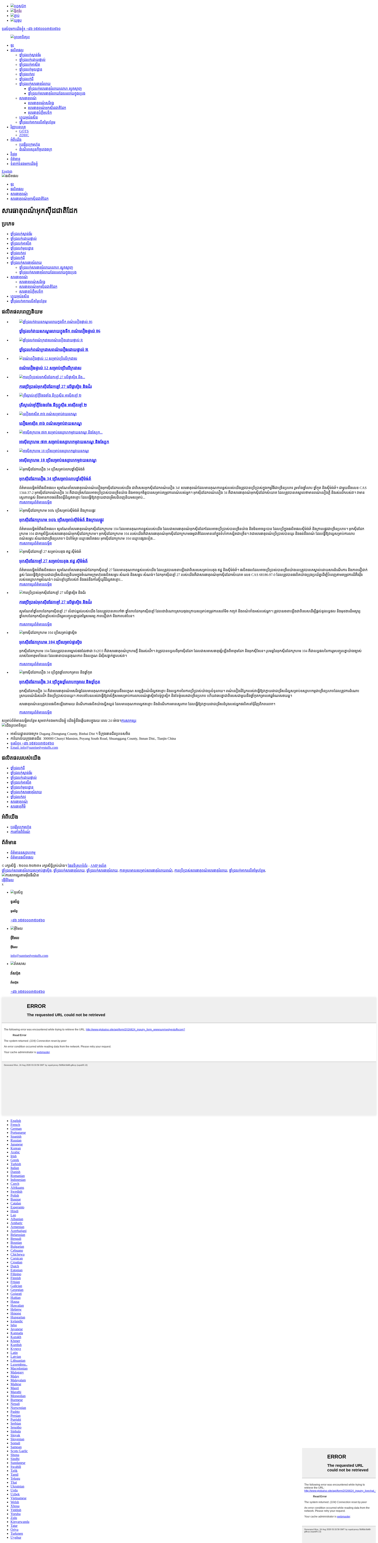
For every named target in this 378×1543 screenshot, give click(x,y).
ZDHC (24, 135)
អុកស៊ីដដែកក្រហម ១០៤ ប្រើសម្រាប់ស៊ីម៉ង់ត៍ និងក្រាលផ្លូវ (61, 519)
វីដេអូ (13, 154)
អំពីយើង (15, 140)
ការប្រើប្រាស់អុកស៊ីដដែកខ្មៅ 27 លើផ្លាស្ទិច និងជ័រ (55, 386)
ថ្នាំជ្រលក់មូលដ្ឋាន (30, 69)
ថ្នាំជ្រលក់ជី (26, 79)
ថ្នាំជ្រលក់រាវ (27, 74)
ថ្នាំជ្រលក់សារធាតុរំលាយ (35, 84)
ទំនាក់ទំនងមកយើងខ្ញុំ (24, 164)
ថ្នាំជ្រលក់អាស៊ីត (29, 64)
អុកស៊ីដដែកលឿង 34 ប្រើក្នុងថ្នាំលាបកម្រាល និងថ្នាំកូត (59, 681)
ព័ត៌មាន (15, 159)
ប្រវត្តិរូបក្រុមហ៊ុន (29, 144)
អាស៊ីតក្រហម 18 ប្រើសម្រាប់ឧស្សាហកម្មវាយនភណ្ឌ (57, 460)
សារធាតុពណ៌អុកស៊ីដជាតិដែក (47, 108)
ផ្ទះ (12, 45)
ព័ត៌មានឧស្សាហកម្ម (22, 852)
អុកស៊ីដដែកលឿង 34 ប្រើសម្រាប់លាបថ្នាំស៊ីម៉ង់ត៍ (55, 478)
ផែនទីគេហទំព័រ (78, 865)
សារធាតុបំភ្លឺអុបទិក (40, 112)
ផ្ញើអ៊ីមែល (8, 880)
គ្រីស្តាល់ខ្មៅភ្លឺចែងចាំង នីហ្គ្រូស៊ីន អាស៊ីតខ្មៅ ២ (53, 405)
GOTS (24, 131)
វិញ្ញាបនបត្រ (18, 127)
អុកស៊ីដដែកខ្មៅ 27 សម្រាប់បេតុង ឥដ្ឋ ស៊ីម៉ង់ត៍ (53, 561)
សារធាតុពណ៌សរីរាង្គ (41, 103)
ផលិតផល (17, 50)
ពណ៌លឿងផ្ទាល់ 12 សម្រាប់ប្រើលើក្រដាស (50, 368)
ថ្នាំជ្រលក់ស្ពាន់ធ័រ (30, 55)
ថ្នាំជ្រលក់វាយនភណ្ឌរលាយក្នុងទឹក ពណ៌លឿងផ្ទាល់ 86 (59, 331)
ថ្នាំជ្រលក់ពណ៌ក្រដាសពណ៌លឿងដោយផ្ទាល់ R (53, 349)
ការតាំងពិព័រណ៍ (20, 832)
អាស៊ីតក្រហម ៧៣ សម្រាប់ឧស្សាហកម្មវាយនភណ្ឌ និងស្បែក (64, 441)
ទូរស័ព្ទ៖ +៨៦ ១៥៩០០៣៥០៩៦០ (32, 743)
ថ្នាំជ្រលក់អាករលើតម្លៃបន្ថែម (37, 122)
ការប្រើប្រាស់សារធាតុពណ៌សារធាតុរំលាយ (200, 870)
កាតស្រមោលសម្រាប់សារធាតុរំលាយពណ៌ (146, 870)
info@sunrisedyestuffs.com (29, 955)
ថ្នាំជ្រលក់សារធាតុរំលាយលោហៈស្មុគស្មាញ (55, 88)
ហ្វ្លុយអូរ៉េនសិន (28, 117)
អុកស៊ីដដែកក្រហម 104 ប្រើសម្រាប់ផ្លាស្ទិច (50, 642)
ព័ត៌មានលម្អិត (43, 502)
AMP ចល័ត (98, 865)
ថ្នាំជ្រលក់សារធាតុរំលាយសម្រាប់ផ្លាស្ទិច (27, 870)
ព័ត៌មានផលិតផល (21, 857)
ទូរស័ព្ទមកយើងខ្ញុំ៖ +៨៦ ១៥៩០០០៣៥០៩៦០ (31, 29)
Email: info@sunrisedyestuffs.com (34, 747)
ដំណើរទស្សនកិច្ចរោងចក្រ (35, 149)
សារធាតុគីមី (18, 806)
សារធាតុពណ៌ (28, 98)
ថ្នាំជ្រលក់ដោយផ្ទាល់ (32, 60)
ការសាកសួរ (26, 502)
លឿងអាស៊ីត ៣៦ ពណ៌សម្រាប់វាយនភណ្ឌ (50, 423)
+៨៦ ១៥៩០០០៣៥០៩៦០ (27, 920)
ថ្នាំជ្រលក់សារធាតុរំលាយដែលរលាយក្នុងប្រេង (56, 93)
